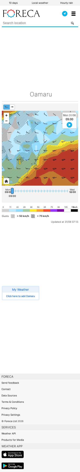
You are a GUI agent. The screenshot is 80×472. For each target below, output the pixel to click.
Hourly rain (66, 2)
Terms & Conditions (12, 401)
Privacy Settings (10, 414)
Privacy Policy (9, 408)
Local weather (40, 2)
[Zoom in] (6, 115)
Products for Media (12, 439)
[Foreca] (21, 16)
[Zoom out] (6, 121)
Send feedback (10, 382)
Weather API (8, 433)
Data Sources (9, 395)
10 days (13, 2)
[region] (40, 148)
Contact (6, 389)
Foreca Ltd (10, 421)
